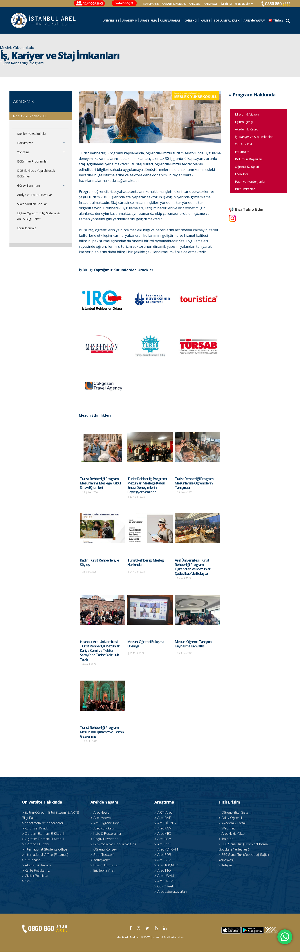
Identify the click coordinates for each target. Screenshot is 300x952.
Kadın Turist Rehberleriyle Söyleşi (99, 562)
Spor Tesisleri (103, 855)
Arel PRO (164, 844)
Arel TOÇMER (167, 865)
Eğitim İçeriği (244, 122)
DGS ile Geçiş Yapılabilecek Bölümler (36, 173)
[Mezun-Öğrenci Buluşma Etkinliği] (150, 609)
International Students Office (46, 849)
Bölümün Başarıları (248, 159)
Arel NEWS (211, 3)
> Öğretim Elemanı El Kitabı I (43, 833)
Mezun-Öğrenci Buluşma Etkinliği (145, 644)
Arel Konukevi (103, 828)
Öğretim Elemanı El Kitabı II (44, 839)
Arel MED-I (165, 833)
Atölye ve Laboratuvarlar (34, 195)
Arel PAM (164, 839)
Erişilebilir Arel (103, 870)
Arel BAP (164, 818)
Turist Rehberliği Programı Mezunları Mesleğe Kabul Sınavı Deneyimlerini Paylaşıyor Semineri (147, 485)
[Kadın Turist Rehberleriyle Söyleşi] (102, 528)
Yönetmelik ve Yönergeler (44, 823)
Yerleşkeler (101, 860)
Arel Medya (102, 818)
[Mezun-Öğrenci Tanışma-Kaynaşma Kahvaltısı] (197, 609)
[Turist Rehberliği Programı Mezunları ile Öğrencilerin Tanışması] (197, 446)
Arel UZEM (165, 881)
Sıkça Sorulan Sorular (32, 204)
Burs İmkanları (245, 189)
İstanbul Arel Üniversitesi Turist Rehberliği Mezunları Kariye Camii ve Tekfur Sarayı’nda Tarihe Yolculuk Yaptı (100, 650)
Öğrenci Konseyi (105, 849)
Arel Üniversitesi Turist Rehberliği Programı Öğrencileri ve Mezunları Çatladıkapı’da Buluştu (193, 567)
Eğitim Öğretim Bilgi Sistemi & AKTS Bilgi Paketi (38, 216)
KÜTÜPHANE (151, 3)
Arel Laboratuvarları (172, 891)
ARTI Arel (164, 812)
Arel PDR (164, 855)
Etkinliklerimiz (26, 228)
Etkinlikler (241, 174)
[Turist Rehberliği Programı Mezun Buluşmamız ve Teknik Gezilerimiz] (102, 695)
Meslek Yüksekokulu (31, 134)
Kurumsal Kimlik (36, 828)
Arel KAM (164, 828)
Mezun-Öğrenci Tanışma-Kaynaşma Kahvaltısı (194, 644)
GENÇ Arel (165, 886)
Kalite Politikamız (37, 870)
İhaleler (227, 839)
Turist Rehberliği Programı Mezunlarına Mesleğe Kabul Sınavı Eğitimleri (100, 483)
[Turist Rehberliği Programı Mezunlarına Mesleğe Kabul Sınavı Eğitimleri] (102, 446)
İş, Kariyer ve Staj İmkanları (254, 137)
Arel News (101, 812)
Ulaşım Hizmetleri (106, 865)
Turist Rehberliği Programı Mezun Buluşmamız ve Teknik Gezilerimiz (102, 732)
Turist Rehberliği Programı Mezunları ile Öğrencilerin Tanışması (194, 483)
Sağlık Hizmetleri (105, 839)
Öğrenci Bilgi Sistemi (236, 812)
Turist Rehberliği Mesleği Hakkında (145, 562)
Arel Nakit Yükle (233, 833)
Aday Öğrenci (231, 818)
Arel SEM (195, 3)
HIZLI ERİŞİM (242, 3)
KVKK (29, 881)
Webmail (228, 828)
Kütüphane (33, 860)
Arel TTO (164, 870)
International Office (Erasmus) (46, 855)
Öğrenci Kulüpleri (247, 166)
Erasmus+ (242, 152)
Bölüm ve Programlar (32, 161)
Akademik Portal (233, 823)
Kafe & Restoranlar (107, 833)
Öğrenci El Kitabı (37, 844)
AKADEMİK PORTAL (174, 3)
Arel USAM (165, 876)
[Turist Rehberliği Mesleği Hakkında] (150, 528)
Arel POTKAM (167, 849)
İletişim (226, 3)
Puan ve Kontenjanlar (250, 181)
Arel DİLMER (166, 823)
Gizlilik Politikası (36, 876)
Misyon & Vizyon (247, 114)
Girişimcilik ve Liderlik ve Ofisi (115, 844)
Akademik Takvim (38, 865)
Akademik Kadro (246, 129)
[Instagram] (232, 218)
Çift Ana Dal (243, 144)
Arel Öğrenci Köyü (107, 823)
